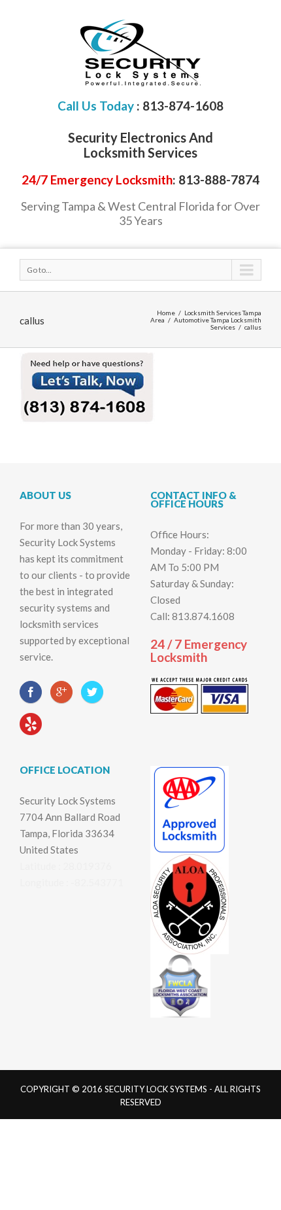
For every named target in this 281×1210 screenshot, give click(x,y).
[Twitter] (92, 692)
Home (166, 313)
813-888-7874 (218, 179)
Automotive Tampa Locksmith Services (217, 323)
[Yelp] (31, 724)
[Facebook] (31, 692)
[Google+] (61, 692)
